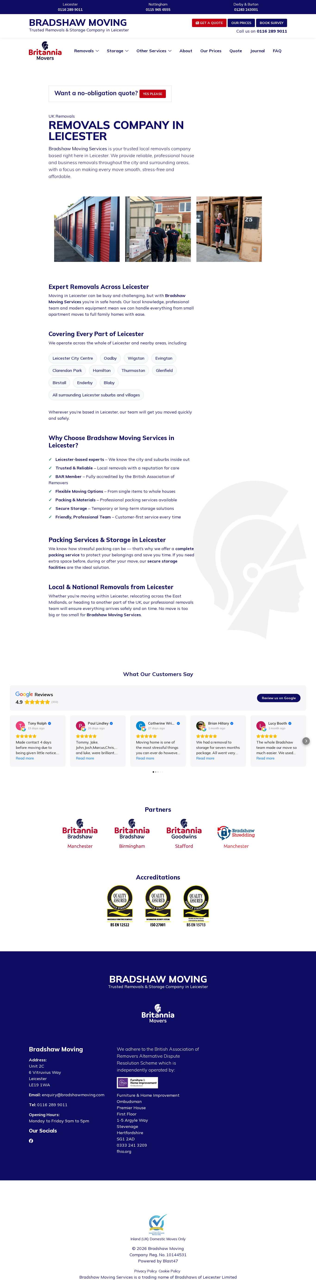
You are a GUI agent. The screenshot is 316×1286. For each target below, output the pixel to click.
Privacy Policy (145, 1271)
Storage (115, 50)
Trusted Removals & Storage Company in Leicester (79, 30)
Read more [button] (25, 758)
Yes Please (152, 94)
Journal (257, 50)
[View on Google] (20, 725)
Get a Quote (211, 23)
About (186, 50)
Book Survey (271, 23)
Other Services (151, 50)
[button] (10, 741)
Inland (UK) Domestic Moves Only (158, 1239)
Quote (235, 50)
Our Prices (241, 23)
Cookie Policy (169, 1271)
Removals (84, 50)
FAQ (277, 50)
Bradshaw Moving (78, 22)
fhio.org (124, 1151)
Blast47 (170, 1261)
